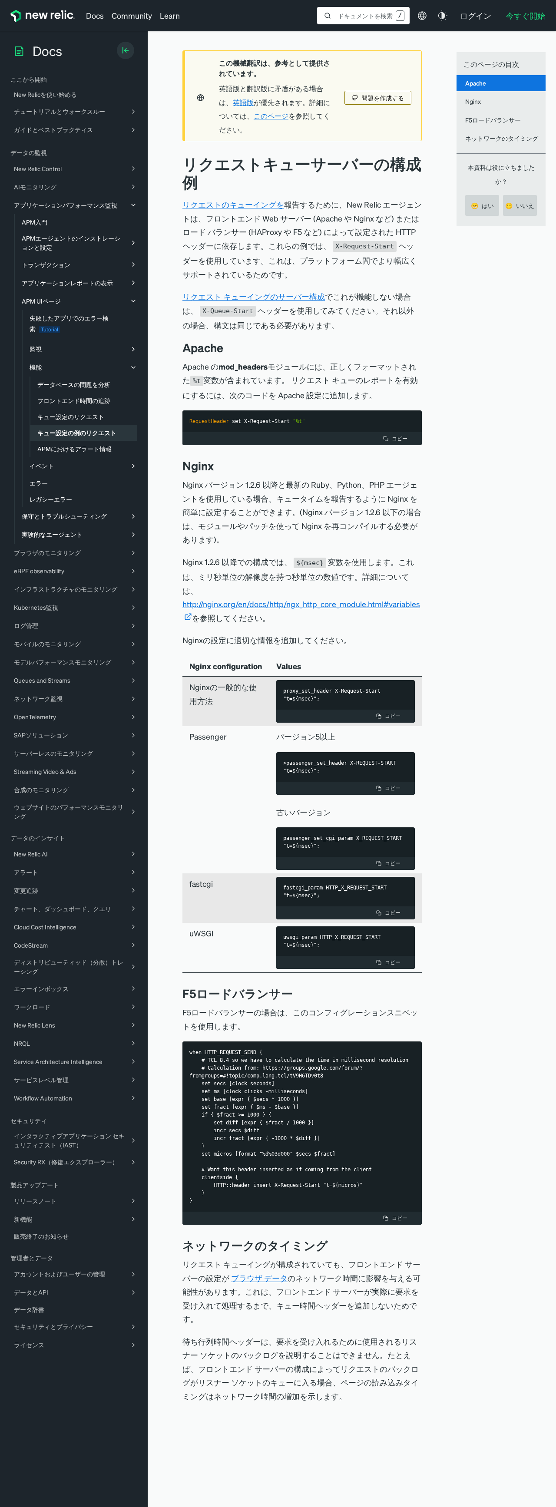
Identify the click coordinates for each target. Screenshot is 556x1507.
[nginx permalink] (218, 466)
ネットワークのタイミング (501, 138)
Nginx (473, 101)
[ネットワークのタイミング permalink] (332, 1245)
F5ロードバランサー (493, 120)
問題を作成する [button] (382, 98)
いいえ (519, 205)
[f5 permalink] (299, 993)
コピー (399, 438)
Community (132, 15)
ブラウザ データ (259, 1278)
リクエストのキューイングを (233, 204)
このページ (271, 116)
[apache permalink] (227, 347)
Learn (170, 15)
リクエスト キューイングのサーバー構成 (253, 296)
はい (482, 205)
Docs (95, 15)
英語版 (243, 102)
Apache (475, 83)
